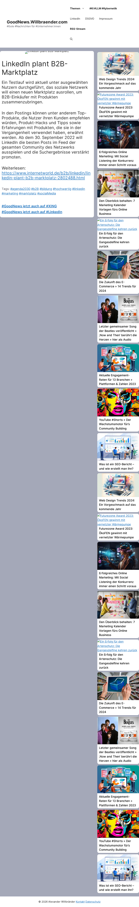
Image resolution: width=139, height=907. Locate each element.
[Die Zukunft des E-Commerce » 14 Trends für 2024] (118, 277)
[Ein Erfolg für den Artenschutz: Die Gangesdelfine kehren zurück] (118, 229)
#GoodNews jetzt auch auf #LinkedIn (32, 212)
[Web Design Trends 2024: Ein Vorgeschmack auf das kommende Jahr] (118, 75)
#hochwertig (62, 189)
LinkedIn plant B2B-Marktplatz (35, 68)
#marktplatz (27, 193)
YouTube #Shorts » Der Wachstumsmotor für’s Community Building (115, 424)
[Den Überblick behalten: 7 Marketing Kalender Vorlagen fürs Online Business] (118, 196)
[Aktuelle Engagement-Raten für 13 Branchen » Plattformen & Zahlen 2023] (118, 371)
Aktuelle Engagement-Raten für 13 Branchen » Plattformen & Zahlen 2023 (117, 380)
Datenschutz (93, 901)
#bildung (46, 189)
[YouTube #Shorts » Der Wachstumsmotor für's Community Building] (118, 415)
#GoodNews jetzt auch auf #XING (29, 206)
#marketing (10, 193)
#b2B (35, 189)
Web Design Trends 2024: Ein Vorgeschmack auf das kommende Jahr (117, 84)
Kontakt (80, 901)
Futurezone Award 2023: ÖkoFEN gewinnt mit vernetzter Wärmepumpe (116, 112)
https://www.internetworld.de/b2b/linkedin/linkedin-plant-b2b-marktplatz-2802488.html (46, 175)
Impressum (106, 18)
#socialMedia (46, 193)
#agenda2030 (20, 189)
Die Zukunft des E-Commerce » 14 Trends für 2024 (117, 286)
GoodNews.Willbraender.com (37, 21)
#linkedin (78, 189)
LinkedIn (75, 18)
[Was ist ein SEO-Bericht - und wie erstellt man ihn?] (118, 460)
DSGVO (89, 18)
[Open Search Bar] (71, 39)
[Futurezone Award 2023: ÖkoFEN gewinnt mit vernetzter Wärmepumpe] (118, 103)
